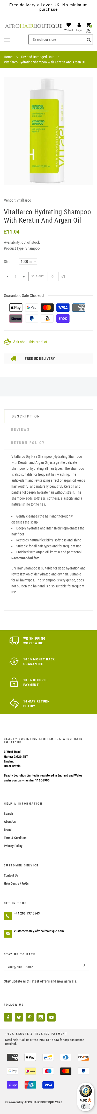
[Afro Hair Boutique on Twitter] (19, 1017)
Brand (7, 830)
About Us (10, 822)
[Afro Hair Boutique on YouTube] (51, 1017)
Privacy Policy (13, 846)
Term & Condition (15, 838)
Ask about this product (30, 342)
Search (8, 813)
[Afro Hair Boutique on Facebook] (8, 1017)
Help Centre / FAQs (16, 883)
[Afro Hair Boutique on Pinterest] (30, 1017)
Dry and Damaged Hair (37, 57)
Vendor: (10, 200)
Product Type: (14, 248)
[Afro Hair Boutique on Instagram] (40, 1017)
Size (7, 261)
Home (8, 57)
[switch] (85, 1106)
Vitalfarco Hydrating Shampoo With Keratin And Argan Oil (44, 62)
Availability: (12, 242)
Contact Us (11, 875)
